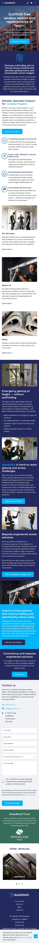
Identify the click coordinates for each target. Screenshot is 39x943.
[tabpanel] (19, 866)
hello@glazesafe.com (12, 709)
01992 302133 (10, 705)
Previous (5, 375)
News (19, 907)
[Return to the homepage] (8, 3)
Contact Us (19, 674)
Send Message (13, 803)
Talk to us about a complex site (18, 574)
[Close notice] (36, 936)
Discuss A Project (19, 41)
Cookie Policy (19, 922)
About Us (19, 904)
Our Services (19, 901)
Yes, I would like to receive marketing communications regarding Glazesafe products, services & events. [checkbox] (19, 781)
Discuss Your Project (13, 501)
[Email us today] (31, 3)
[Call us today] (28, 3)
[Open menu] (35, 3)
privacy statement (29, 795)
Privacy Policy (19, 925)
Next (34, 375)
